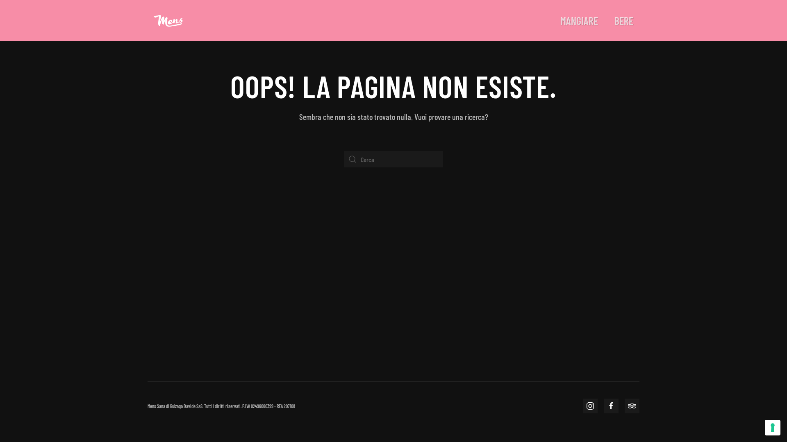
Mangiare (579, 20)
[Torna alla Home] (168, 20)
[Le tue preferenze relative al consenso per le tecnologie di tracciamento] (772, 427)
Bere (623, 20)
